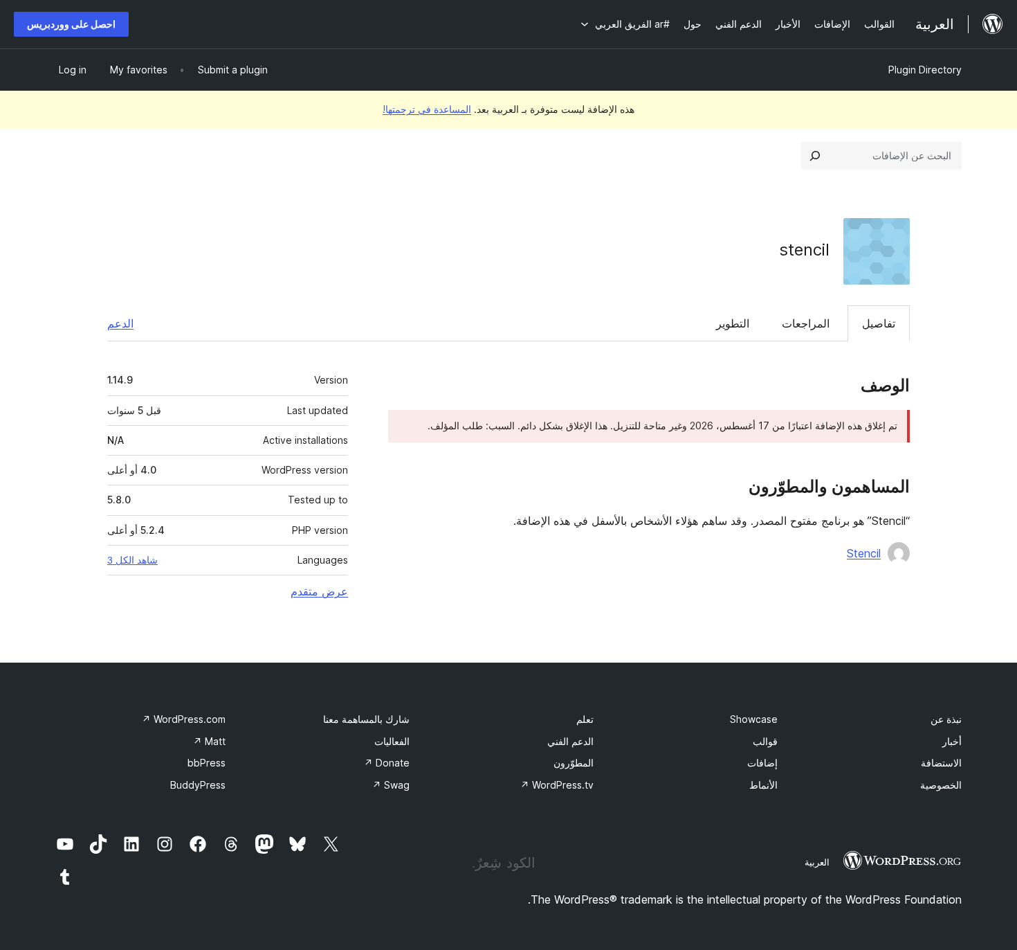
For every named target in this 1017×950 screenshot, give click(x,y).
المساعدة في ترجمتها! (427, 109)
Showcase (754, 719)
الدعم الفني (570, 741)
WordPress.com (184, 719)
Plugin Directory (925, 69)
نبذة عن (946, 719)
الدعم (120, 323)
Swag (391, 785)
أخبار (952, 741)
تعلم (585, 719)
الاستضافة (941, 763)
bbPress (206, 763)
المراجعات (806, 323)
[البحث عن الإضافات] (815, 156)
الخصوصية (941, 785)
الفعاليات (392, 741)
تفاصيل (878, 323)
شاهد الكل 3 (132, 560)
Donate (387, 763)
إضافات (762, 763)
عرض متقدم (319, 591)
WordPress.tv (557, 785)
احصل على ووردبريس (71, 24)
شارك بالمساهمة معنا (366, 719)
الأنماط (763, 785)
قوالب (765, 741)
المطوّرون (573, 763)
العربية (817, 862)
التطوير (732, 323)
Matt (209, 741)
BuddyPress (198, 785)
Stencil (864, 553)
